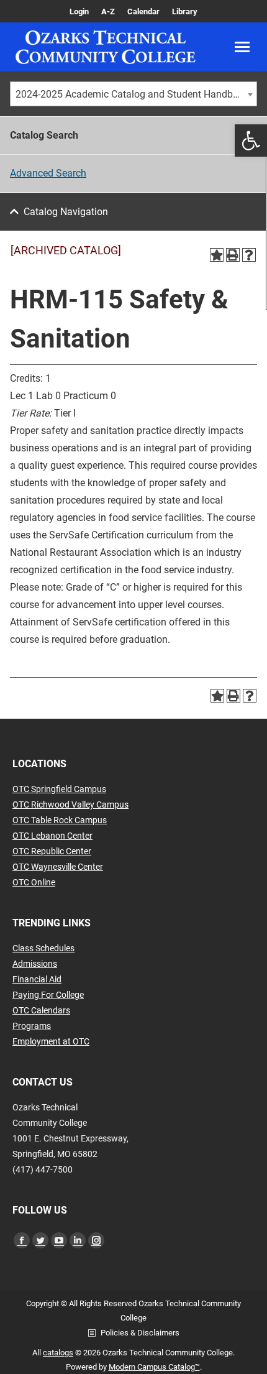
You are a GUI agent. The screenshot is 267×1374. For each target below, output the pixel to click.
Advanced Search (48, 173)
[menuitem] (79, 11)
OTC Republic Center (51, 851)
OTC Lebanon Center (52, 836)
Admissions (34, 964)
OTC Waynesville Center (57, 867)
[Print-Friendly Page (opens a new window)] (233, 255)
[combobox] (133, 93)
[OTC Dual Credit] (105, 46)
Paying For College (48, 995)
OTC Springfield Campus (59, 789)
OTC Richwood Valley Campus (70, 804)
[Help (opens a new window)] (249, 255)
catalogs (58, 1352)
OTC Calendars (41, 1010)
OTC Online (33, 882)
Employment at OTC (50, 1041)
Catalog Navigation (66, 212)
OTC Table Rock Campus (59, 820)
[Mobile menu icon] (242, 47)
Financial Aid (36, 979)
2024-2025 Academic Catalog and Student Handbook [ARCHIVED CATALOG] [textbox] (136, 94)
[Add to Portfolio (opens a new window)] (217, 255)
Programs (31, 1026)
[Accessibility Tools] (251, 140)
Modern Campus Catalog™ (154, 1367)
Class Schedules (43, 948)
